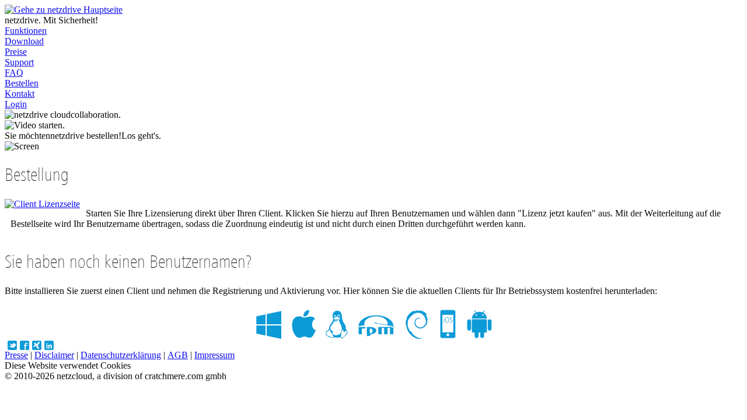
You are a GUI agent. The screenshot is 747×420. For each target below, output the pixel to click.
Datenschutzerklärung (121, 355)
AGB (177, 355)
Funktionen (26, 31)
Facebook (24, 345)
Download (24, 41)
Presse (16, 355)
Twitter (12, 345)
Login (16, 104)
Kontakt (19, 94)
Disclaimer (54, 355)
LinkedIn (49, 345)
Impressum (214, 355)
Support (19, 62)
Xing (36, 345)
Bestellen (22, 83)
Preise (16, 52)
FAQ (14, 73)
